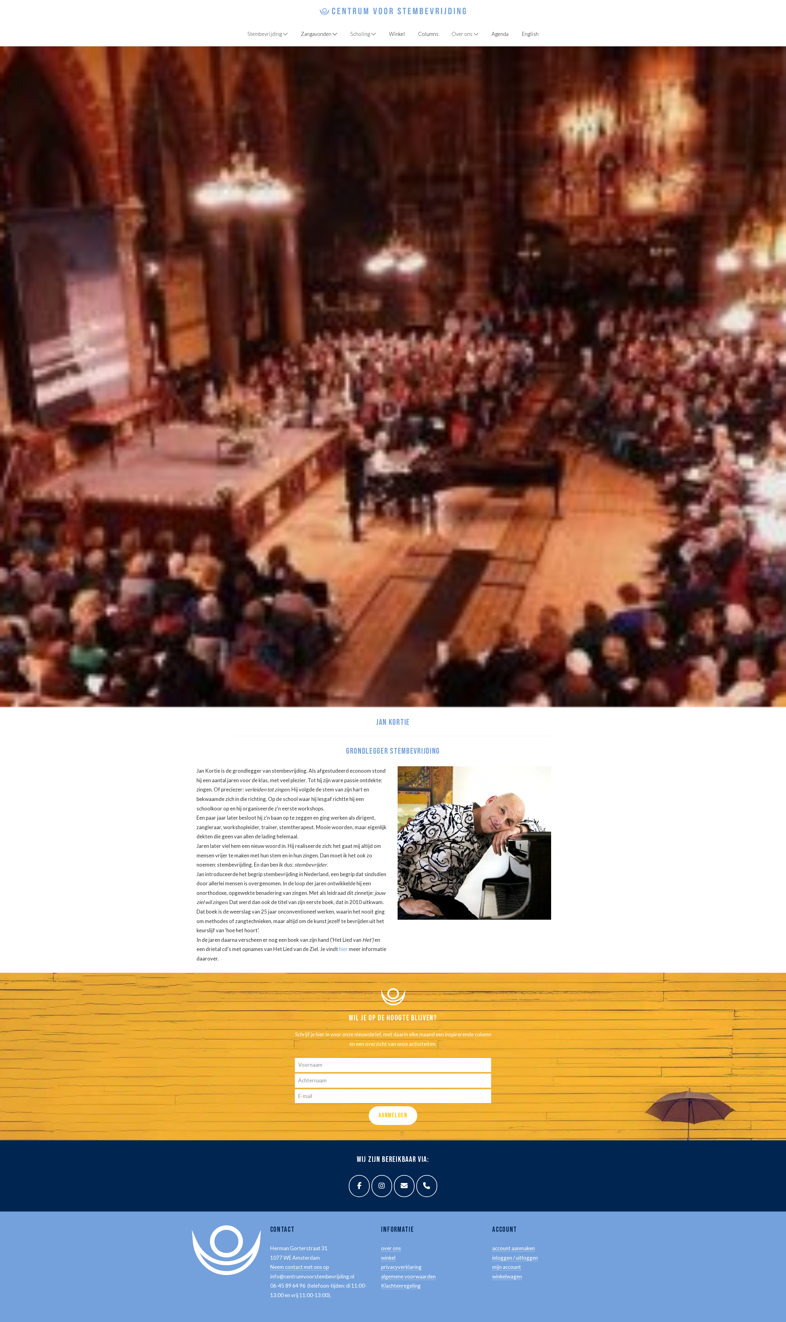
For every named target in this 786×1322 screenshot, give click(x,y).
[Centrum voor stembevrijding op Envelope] (404, 1186)
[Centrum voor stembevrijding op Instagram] (382, 1186)
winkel (388, 1257)
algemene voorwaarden (408, 1276)
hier (343, 949)
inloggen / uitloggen (515, 1257)
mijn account (506, 1267)
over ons (391, 1248)
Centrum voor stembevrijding (207, 6)
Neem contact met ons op (299, 1267)
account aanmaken (513, 1248)
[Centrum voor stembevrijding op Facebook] (359, 1186)
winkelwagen (507, 1276)
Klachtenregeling (401, 1285)
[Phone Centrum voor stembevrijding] (426, 1186)
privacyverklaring (401, 1267)
